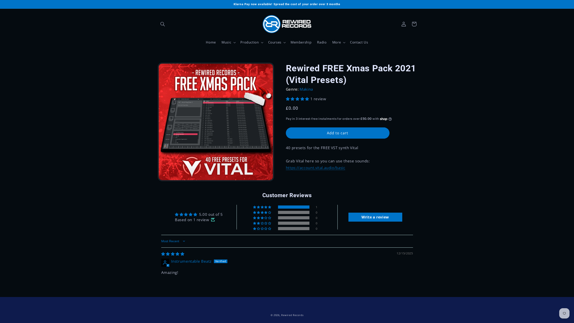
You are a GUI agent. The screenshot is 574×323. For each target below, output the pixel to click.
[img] (173, 253)
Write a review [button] (375, 217)
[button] (163, 24)
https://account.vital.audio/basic (315, 167)
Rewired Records (292, 315)
